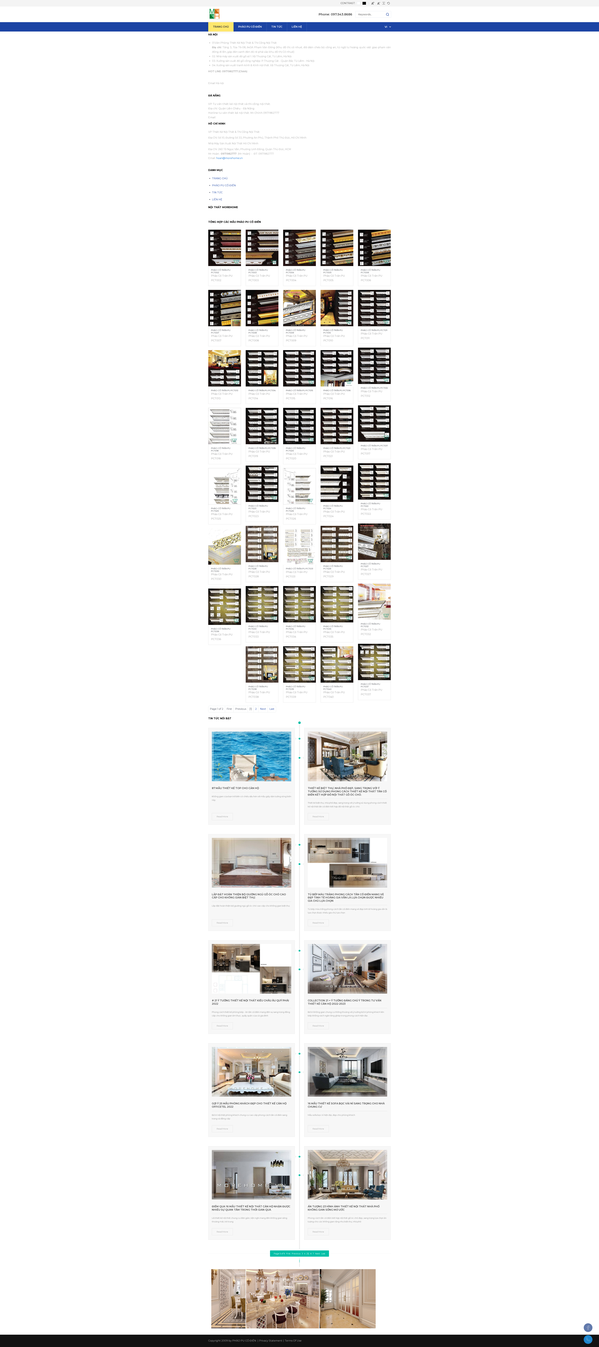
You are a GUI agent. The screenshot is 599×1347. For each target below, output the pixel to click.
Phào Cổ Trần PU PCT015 (299, 390)
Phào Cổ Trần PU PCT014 (262, 390)
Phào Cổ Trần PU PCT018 (220, 449)
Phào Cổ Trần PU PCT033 (258, 627)
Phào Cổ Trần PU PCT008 (258, 331)
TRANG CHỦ (220, 178)
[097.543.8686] (588, 1339)
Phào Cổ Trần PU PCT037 (370, 685)
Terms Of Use (293, 1340)
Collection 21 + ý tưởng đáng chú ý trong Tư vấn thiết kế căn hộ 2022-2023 (344, 1002)
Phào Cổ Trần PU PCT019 (262, 448)
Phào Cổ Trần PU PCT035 (333, 627)
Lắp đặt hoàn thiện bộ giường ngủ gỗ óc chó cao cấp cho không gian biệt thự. (249, 896)
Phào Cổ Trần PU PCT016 (337, 390)
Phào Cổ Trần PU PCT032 (370, 625)
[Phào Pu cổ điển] (214, 14)
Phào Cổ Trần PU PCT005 (333, 271)
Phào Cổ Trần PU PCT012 (374, 388)
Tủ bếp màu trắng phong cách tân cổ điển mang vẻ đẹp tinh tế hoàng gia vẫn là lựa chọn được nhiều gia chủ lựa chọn (346, 897)
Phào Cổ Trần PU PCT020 (295, 449)
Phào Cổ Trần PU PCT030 (220, 569)
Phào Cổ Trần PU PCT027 (370, 564)
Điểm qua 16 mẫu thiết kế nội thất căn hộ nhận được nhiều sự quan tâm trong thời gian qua (251, 1208)
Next (263, 708)
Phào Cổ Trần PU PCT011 (374, 330)
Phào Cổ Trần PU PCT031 (299, 568)
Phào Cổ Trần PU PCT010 (333, 331)
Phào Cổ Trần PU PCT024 (333, 507)
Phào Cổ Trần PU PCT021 (336, 448)
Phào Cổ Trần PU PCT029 (333, 567)
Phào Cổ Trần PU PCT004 (295, 271)
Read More (222, 816)
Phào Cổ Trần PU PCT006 (370, 271)
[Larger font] (372, 3)
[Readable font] (383, 3)
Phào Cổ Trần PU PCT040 (333, 687)
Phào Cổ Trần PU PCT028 (258, 567)
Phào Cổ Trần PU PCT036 (220, 630)
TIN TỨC (217, 192)
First (288, 1253)
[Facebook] (588, 1327)
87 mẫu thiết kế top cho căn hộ (235, 788)
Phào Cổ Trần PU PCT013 (224, 390)
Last (271, 708)
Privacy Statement (270, 1340)
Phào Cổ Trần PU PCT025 (220, 509)
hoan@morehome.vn (229, 158)
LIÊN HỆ (217, 199)
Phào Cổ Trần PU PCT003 (258, 271)
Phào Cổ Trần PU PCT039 (295, 687)
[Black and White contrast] (364, 3)
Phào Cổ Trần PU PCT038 (258, 687)
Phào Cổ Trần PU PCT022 (370, 504)
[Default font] (388, 3)
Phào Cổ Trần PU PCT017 (374, 445)
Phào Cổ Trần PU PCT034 (295, 627)
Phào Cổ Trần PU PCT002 (220, 271)
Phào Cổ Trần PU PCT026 (295, 509)
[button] (384, 14)
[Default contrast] (358, 3)
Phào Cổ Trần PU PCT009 (295, 331)
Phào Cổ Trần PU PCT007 (220, 331)
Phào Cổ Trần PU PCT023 (258, 507)
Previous (296, 1253)
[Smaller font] (378, 3)
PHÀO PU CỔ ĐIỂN (224, 185)
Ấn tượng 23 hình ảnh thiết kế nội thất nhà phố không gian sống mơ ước (344, 1208)
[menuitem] (221, 27)
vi (386, 26)
